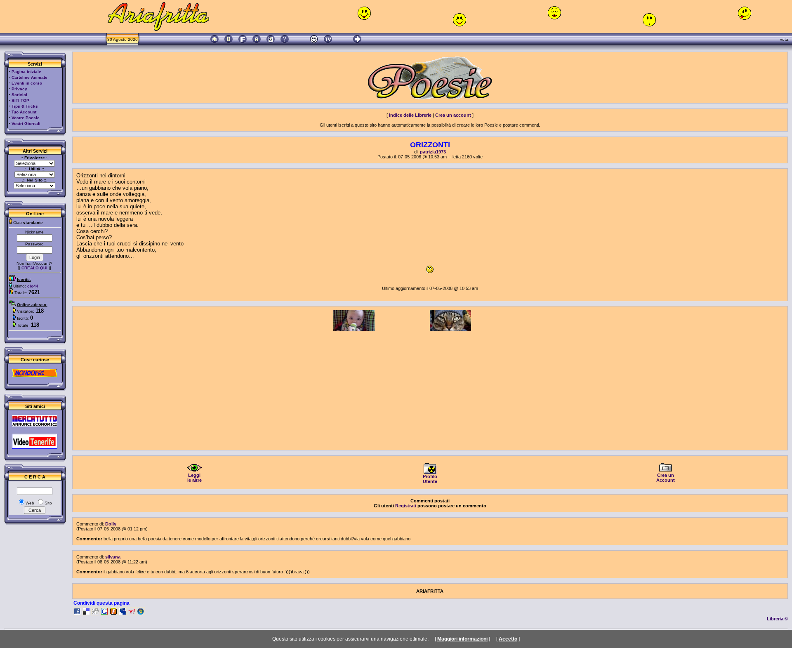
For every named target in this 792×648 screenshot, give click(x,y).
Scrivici (19, 94)
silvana (112, 556)
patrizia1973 (433, 151)
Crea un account (453, 115)
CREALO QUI (34, 268)
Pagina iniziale (26, 71)
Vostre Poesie (26, 117)
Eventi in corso (27, 83)
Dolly (110, 523)
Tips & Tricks (25, 106)
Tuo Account (24, 112)
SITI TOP (20, 100)
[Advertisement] (429, 388)
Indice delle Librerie (410, 115)
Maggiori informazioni (462, 639)
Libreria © (777, 618)
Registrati (405, 505)
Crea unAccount (665, 478)
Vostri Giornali (26, 123)
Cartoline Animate (29, 77)
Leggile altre (194, 478)
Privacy (19, 89)
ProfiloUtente (430, 479)
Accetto (508, 639)
